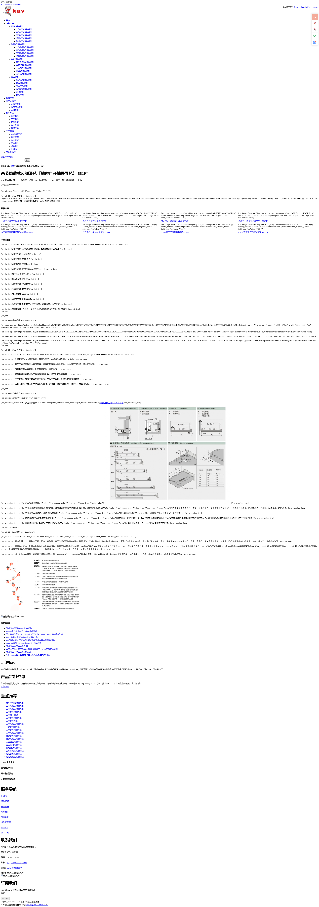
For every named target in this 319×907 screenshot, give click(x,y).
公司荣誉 (15, 137)
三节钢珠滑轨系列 (24, 32)
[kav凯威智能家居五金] (13, 16)
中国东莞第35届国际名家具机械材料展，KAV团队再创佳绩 (32, 649)
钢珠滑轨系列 (17, 26)
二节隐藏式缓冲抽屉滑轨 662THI (96, 232)
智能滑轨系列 (17, 59)
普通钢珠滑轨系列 (24, 41)
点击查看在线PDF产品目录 (111, 403)
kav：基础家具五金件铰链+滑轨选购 (22, 637)
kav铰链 (4, 827)
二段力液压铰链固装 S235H (94, 221)
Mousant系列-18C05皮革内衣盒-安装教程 (23, 643)
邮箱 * (3, 893)
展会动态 (15, 125)
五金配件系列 (22, 86)
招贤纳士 (15, 149)
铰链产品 (10, 98)
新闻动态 (10, 113)
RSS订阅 (5, 833)
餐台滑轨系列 (22, 83)
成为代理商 (11, 152)
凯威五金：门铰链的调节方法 (19, 652)
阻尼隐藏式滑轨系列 (25, 53)
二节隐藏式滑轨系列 (25, 47)
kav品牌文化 (16, 134)
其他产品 (20, 95)
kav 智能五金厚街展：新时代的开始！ (22, 631)
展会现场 (15, 140)
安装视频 (15, 122)
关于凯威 (10, 131)
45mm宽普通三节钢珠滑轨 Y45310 (253, 232)
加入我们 (15, 143)
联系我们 (15, 146)
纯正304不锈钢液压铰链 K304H (175, 221)
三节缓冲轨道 (12, 715)
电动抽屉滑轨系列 (24, 74)
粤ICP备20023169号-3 (35, 905)
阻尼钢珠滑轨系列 (24, 35)
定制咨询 (5, 686)
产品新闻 (15, 119)
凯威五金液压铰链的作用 (17, 646)
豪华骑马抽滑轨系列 (25, 62)
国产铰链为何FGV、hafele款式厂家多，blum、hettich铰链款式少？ (35, 634)
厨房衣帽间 (11, 101)
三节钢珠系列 (12, 721)
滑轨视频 (5, 801)
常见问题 (15, 128)
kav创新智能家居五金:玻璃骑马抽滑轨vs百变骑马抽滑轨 (30, 640)
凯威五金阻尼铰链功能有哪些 (19, 628)
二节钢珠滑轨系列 (24, 29)
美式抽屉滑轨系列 (24, 80)
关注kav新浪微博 (14, 868)
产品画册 (5, 807)
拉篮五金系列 (17, 107)
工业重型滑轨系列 (24, 68)
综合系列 (15, 77)
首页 (8, 20)
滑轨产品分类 (7, 157)
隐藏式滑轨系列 (18, 44)
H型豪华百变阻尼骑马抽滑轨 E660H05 (18, 232)
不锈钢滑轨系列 (23, 71)
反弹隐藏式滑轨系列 (25, 56)
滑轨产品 (10, 23)
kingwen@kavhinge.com (11, 4)
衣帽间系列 (16, 104)
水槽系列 (15, 110)
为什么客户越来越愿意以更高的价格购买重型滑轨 (28, 655)
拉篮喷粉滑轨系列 (24, 89)
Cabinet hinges (312, 7)
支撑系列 (20, 92)
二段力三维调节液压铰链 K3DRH (253, 221)
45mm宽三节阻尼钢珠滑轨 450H (175, 232)
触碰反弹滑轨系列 (24, 65)
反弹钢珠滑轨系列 (24, 38)
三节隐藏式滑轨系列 (25, 50)
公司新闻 (15, 116)
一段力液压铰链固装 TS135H (14, 221)
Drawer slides (299, 7)
